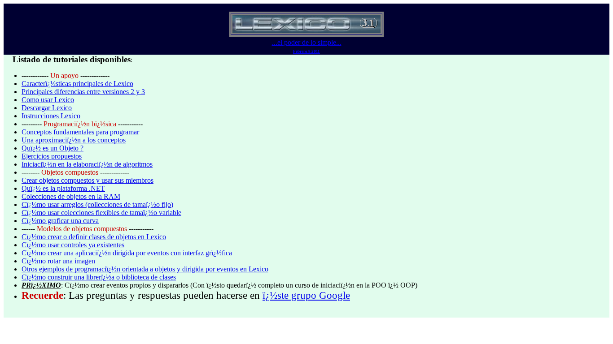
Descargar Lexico (47, 108)
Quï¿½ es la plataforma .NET (63, 188)
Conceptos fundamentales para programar (80, 132)
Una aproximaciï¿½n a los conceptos (74, 140)
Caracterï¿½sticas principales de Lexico (77, 83)
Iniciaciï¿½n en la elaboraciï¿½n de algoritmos (87, 164)
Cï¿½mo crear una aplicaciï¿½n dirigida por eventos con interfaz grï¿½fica (127, 253)
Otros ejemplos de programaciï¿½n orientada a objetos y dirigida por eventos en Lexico (145, 269)
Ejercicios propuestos (52, 156)
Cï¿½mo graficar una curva (60, 220)
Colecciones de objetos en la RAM (71, 196)
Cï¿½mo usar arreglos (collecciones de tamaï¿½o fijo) (97, 204)
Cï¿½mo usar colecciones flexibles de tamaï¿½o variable (101, 212)
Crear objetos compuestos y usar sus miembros (87, 180)
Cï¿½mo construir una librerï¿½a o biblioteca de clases (99, 277)
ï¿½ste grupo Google (306, 295)
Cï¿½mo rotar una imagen (58, 261)
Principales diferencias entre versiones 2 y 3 (83, 91)
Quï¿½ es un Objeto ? (52, 148)
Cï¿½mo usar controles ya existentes (73, 245)
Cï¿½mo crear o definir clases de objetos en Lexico (94, 237)
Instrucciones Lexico (51, 116)
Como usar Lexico (48, 99)
